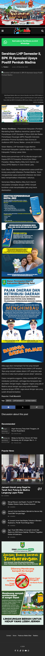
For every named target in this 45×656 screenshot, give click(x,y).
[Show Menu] (3, 30)
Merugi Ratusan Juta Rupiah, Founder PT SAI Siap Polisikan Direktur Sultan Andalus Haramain (24, 503)
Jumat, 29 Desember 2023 (20, 67)
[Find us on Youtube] (26, 651)
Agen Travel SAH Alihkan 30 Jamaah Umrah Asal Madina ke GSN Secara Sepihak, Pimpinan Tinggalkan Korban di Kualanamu (25, 532)
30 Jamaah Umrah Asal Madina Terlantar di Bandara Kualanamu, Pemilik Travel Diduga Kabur (24, 521)
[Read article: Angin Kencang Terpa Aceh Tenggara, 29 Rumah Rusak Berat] (6, 431)
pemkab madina (31, 400)
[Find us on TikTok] (20, 651)
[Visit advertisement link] (22, 12)
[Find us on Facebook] (15, 651)
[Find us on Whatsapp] (28, 651)
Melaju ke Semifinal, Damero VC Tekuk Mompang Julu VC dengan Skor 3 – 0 (24, 439)
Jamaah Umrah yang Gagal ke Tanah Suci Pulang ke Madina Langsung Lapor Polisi (16, 490)
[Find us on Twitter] (18, 651)
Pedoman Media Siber (24, 635)
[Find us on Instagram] (23, 651)
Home (14, 635)
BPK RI (8, 400)
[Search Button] (42, 30)
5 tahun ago (17, 433)
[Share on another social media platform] (36, 407)
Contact (8, 635)
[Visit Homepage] (22, 31)
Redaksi (5, 67)
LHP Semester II (18, 400)
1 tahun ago (17, 443)
